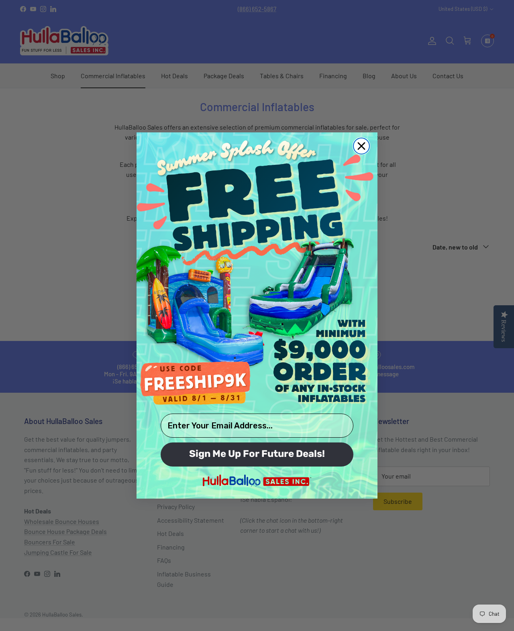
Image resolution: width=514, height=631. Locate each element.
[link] (257, 272)
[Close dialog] (361, 146)
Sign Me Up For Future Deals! (257, 454)
